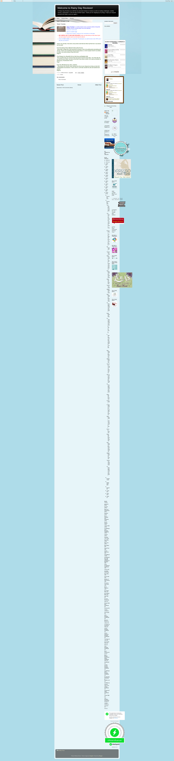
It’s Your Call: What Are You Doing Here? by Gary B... (108, 325)
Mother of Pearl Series (107, 580)
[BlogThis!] (79, 72)
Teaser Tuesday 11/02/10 (108, 462)
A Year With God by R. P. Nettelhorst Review (108, 409)
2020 (107, 163)
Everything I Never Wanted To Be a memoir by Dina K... (108, 238)
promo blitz (106, 576)
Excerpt (106, 506)
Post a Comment (62, 79)
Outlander (110, 44)
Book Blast (106, 545)
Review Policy (65, 18)
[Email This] (78, 72)
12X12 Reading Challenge (106, 629)
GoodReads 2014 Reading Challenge (107, 672)
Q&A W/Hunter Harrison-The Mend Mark (108, 422)
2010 (107, 192)
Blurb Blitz (106, 573)
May (108, 493)
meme (61, 74)
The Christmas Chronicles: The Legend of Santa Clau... (108, 221)
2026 (107, 160)
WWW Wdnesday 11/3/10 (108, 456)
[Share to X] (80, 72)
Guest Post (106, 548)
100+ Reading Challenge (106, 647)
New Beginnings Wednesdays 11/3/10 (108, 447)
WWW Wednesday (108, 360)
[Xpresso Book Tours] (121, 177)
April (108, 496)
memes (106, 534)
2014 (107, 181)
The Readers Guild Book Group (106, 700)
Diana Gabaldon (111, 45)
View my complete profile (106, 117)
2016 (107, 175)
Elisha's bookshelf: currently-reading (115, 42)
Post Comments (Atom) (68, 87)
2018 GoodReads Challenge (107, 565)
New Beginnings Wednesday (108, 354)
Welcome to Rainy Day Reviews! (75, 8)
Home (58, 18)
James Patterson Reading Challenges (106, 635)
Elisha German (107, 113)
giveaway (106, 504)
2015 (107, 178)
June (108, 490)
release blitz (107, 525)
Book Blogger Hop (108, 315)
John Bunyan (111, 66)
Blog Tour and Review (106, 510)
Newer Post (60, 85)
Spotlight (106, 682)
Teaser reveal (105, 610)
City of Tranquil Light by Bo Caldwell (108, 378)
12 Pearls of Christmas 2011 (107, 625)
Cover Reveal (105, 523)
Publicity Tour (106, 538)
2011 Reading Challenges (106, 616)
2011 (107, 189)
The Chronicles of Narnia (113, 59)
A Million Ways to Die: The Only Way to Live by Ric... (108, 341)
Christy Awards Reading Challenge (106, 666)
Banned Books (106, 621)
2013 (107, 184)
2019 (107, 166)
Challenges (106, 662)
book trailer (106, 612)
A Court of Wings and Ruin (113, 49)
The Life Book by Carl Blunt (108, 208)
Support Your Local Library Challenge (106, 686)
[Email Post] (76, 72)
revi (105, 708)
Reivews (106, 608)
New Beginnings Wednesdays (108, 274)
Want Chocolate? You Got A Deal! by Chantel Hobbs (108, 262)
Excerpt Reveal (106, 599)
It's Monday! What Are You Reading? (108, 307)
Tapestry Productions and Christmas (108, 368)
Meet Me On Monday (108, 281)
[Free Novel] (114, 228)
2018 (107, 169)
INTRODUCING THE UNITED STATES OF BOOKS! (107, 559)
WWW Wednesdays (108, 291)
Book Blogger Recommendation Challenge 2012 (106, 657)
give (105, 644)
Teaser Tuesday (61, 24)
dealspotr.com (114, 747)
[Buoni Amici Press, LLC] (114, 136)
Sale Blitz (106, 596)
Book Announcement (107, 652)
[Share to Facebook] (82, 72)
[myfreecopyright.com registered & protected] (107, 135)
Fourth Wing (110, 54)
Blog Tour (106, 542)
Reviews (72, 18)
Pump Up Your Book (106, 584)
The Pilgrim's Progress (112, 65)
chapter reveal (106, 704)
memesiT (106, 705)
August (108, 487)
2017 (107, 172)
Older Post (98, 85)
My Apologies (108, 248)
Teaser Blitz (106, 695)
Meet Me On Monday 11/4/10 (108, 437)
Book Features (106, 587)
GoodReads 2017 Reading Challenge (107, 530)
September (108, 483)
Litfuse (105, 622)
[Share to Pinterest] (83, 72)
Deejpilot (91, 755)
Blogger (100, 755)
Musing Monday (108, 431)
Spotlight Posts (106, 572)
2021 (107, 162)
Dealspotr (117, 721)
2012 (107, 186)
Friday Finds (108, 401)
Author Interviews (106, 551)
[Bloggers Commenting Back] (110, 107)
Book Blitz (106, 540)
